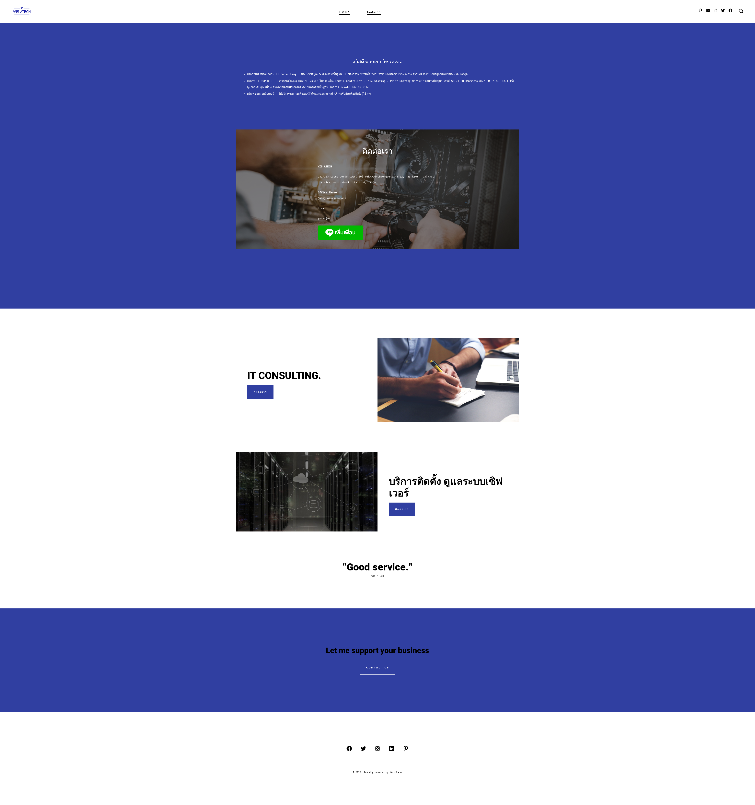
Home (344, 12)
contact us (377, 667)
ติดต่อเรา (374, 12)
